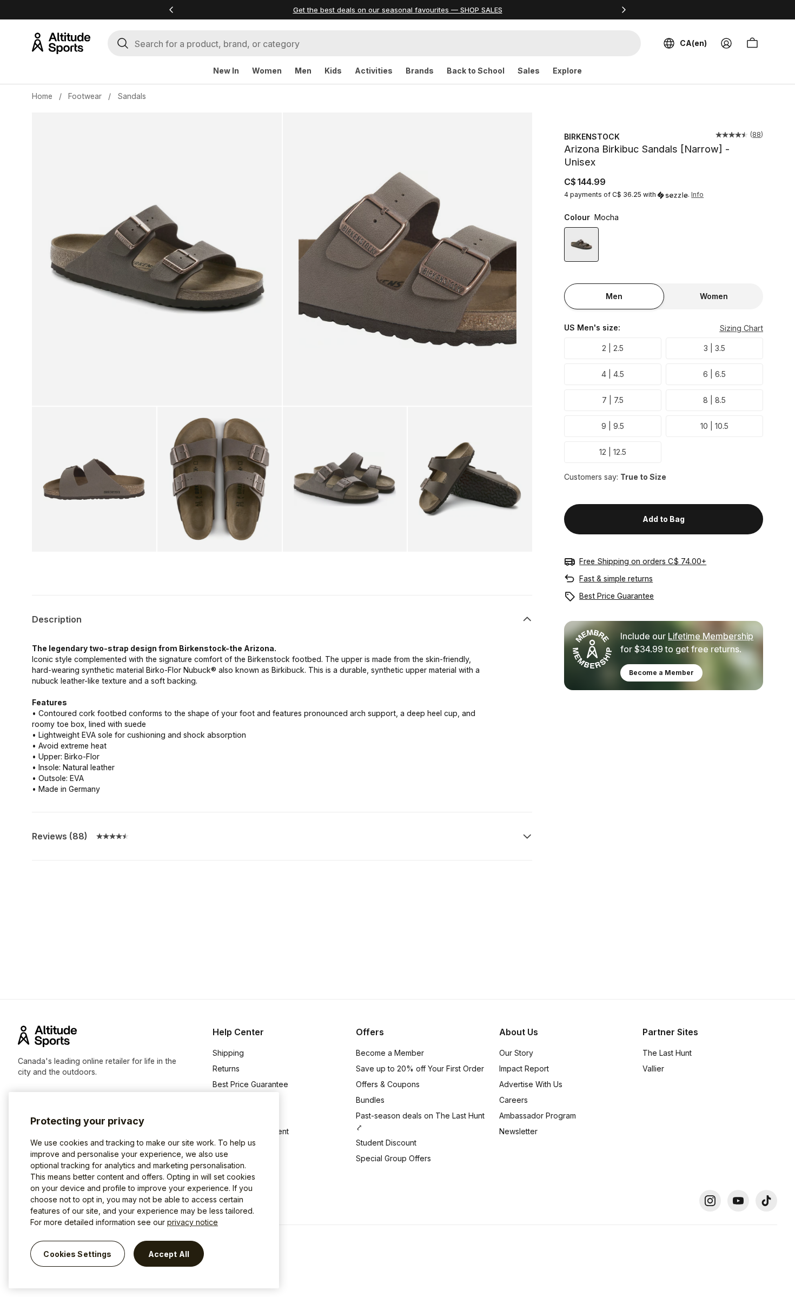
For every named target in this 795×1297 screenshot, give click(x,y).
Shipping (228, 1052)
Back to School (476, 70)
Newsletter (518, 1131)
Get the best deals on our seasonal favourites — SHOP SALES (397, 9)
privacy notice (192, 1222)
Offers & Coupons (388, 1084)
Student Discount (386, 1142)
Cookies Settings (77, 1253)
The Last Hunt (667, 1052)
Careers (513, 1099)
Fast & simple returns (616, 578)
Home (42, 96)
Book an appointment (251, 1131)
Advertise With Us (530, 1084)
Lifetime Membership (710, 636)
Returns (226, 1068)
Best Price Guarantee (616, 595)
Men (303, 70)
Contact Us (232, 1147)
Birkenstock (592, 136)
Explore (567, 70)
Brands (420, 70)
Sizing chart (741, 328)
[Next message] (623, 9)
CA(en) (693, 43)
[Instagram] (710, 1201)
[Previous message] (171, 9)
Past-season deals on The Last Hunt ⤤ (420, 1121)
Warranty (228, 1099)
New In (226, 70)
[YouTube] (738, 1201)
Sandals (131, 96)
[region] (144, 1190)
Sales (529, 70)
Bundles (370, 1099)
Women (267, 70)
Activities (374, 70)
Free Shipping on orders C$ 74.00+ (642, 561)
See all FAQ (233, 1162)
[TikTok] (766, 1201)
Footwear (85, 96)
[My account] (726, 43)
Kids (333, 70)
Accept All (168, 1253)
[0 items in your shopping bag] (752, 43)
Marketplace (235, 1115)
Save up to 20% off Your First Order (420, 1068)
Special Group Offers (393, 1158)
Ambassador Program (537, 1115)
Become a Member (661, 673)
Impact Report (524, 1068)
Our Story (516, 1052)
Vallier (653, 1068)
